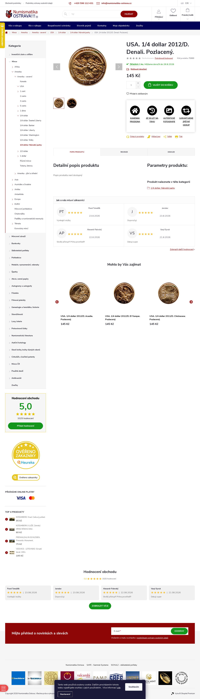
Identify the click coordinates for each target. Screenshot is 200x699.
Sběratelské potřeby (20, 250)
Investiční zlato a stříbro (22, 54)
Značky (15, 385)
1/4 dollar (24, 115)
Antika (17, 189)
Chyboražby (20, 213)
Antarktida (19, 194)
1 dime (23, 110)
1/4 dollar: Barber (27, 125)
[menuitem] (15, 26)
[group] (79, 302)
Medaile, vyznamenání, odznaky (25, 264)
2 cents (23, 96)
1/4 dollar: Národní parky (31, 145)
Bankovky (16, 243)
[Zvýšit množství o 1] (138, 83)
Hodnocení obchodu (100, 571)
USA (22, 86)
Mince (14, 61)
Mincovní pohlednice (23, 209)
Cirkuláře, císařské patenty (23, 357)
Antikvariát (16, 378)
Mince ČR (16, 364)
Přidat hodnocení (25, 425)
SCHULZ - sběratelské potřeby (124, 665)
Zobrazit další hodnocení (181, 249)
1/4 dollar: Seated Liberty (30, 120)
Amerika (18, 71)
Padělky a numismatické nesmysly (29, 218)
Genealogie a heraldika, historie (25, 307)
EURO (17, 204)
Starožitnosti (17, 314)
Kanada (23, 81)
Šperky (15, 272)
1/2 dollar (24, 151)
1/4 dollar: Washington (29, 135)
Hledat (129, 14)
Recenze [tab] (124, 152)
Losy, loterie (17, 321)
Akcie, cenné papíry (20, 279)
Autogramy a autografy (22, 286)
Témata (18, 223)
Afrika (17, 67)
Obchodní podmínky (13, 3)
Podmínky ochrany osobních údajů (39, 3)
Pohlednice (16, 257)
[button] (80, 324)
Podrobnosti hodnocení (164, 58)
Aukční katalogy (19, 342)
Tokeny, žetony (26, 165)
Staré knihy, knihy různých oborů (26, 349)
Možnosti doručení (139, 69)
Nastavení (65, 694)
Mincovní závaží (19, 236)
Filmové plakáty (18, 300)
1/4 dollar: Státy (26, 140)
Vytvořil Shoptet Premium (185, 693)
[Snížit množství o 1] (138, 87)
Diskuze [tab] (171, 152)
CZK (187, 3)
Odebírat (179, 631)
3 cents (23, 101)
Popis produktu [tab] (77, 152)
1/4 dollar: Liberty (27, 130)
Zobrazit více (100, 605)
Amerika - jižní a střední (27, 173)
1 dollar (23, 156)
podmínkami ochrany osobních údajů (152, 638)
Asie (16, 179)
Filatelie (15, 293)
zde (118, 687)
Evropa (17, 199)
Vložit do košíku (163, 85)
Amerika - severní (24, 76)
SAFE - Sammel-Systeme (97, 665)
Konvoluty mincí (21, 228)
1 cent (22, 91)
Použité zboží (17, 371)
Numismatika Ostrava (75, 665)
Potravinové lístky (19, 328)
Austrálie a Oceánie (23, 184)
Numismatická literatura (22, 335)
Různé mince (25, 161)
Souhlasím (134, 686)
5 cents (23, 106)
